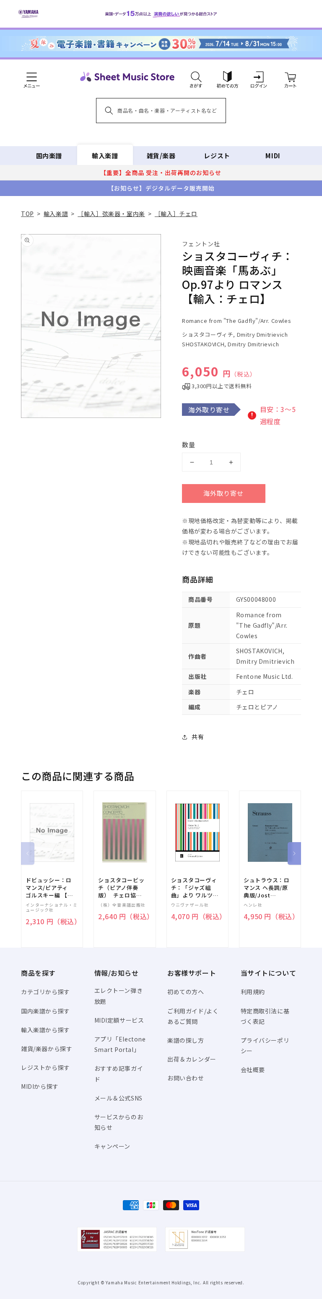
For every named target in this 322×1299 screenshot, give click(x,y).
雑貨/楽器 (161, 155)
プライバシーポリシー (265, 1045)
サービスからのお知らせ (118, 1122)
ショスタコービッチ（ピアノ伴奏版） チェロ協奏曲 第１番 (121, 888)
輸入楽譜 (105, 155)
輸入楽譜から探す (45, 1030)
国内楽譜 (49, 155)
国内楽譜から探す (45, 1011)
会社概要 (253, 1069)
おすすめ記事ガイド (118, 1073)
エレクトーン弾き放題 (118, 995)
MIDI (272, 155)
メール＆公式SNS (118, 1098)
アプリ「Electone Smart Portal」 (120, 1044)
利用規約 (253, 991)
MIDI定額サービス (119, 1020)
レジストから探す (45, 1067)
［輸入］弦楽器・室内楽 (111, 213)
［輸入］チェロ (176, 213)
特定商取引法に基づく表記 (265, 1016)
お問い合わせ (185, 1078)
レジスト (217, 155)
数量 (188, 444)
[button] (196, 76)
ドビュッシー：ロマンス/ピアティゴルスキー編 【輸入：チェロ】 (49, 888)
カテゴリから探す (45, 991)
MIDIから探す (40, 1086)
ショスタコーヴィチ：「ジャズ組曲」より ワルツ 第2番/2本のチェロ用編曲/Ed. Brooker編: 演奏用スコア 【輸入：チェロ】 (195, 888)
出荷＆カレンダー (191, 1059)
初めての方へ (185, 991)
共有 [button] (198, 736)
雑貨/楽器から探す (46, 1048)
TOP (27, 213)
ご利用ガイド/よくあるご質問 (192, 1016)
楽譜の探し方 (185, 1040)
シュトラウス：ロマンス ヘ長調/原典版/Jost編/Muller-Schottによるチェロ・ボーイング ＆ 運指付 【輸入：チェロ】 (267, 888)
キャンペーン (112, 1146)
